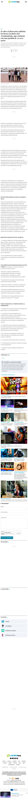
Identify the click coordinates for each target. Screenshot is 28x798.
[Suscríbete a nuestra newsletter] (14, 366)
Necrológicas (11, 764)
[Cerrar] (26, 793)
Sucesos (9, 761)
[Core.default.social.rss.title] (17, 758)
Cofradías (24, 761)
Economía (14, 761)
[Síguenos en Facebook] (10, 758)
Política (4, 761)
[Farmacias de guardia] (14, 630)
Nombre (2, 506)
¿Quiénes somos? (5, 767)
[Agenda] (14, 621)
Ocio (2, 29)
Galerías (18, 764)
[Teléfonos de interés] (14, 635)
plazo (3, 357)
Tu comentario (3, 517)
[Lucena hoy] (14, 756)
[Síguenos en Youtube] (15, 758)
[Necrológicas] (14, 626)
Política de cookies (22, 767)
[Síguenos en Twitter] (12, 758)
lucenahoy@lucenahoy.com (19, 784)
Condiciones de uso (13, 767)
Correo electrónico (4, 512)
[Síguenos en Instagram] (14, 758)
